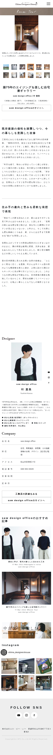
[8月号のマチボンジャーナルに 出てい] (26, 683)
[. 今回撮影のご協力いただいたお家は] (9, 683)
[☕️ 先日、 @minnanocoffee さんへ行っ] (44, 683)
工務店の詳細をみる (26, 494)
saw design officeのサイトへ (26, 108)
